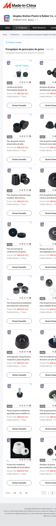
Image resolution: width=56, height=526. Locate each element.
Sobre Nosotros (39, 27)
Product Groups (15, 42)
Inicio (7, 27)
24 (15, 493)
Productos (22, 27)
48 (26, 493)
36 (20, 493)
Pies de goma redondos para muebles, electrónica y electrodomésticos (19, 198)
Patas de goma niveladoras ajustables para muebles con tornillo (19, 413)
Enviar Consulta (19, 105)
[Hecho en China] (20, 5)
